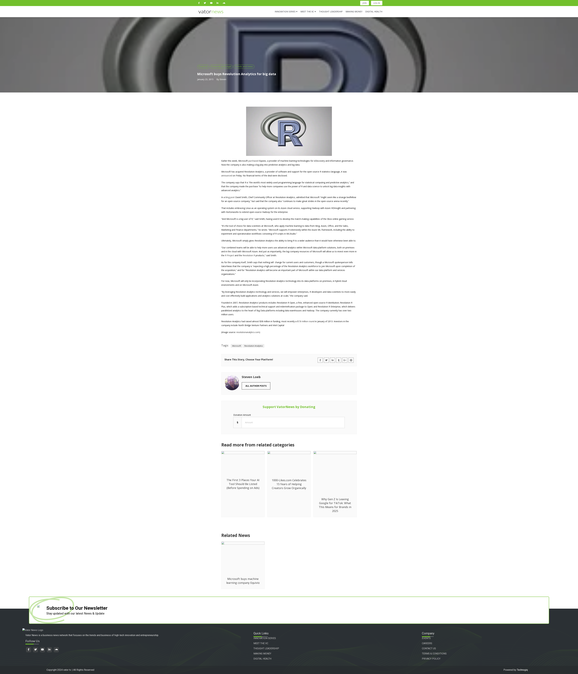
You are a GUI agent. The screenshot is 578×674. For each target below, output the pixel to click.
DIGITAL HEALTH (262, 658)
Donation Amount (242, 414)
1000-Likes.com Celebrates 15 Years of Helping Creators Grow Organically (289, 484)
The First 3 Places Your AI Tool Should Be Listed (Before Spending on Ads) (243, 484)
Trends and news (244, 66)
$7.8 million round (305, 321)
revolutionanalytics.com (247, 332)
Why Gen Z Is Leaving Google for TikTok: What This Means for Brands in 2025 (335, 505)
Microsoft (236, 345)
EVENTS (426, 638)
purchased (253, 160)
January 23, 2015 (205, 79)
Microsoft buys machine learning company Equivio (243, 581)
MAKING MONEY (262, 653)
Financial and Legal (221, 66)
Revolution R (249, 255)
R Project (229, 255)
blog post (230, 197)
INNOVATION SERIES (264, 638)
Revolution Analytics (253, 345)
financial (203, 66)
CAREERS (427, 643)
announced (226, 175)
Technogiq (522, 669)
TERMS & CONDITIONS (434, 653)
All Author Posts (256, 385)
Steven (223, 79)
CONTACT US (429, 648)
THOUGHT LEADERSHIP (266, 648)
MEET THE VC (260, 643)
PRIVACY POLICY (431, 658)
